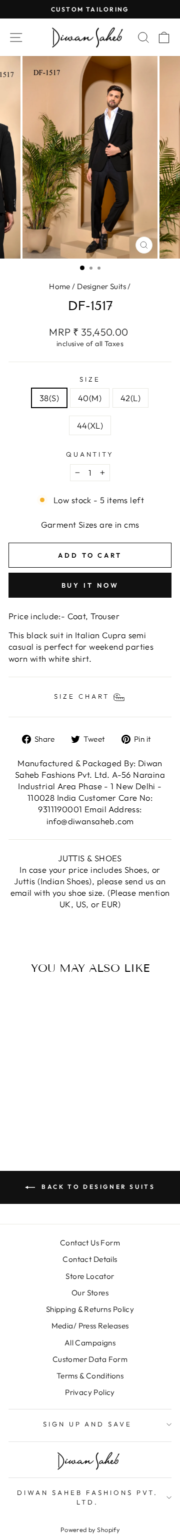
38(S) (49, 398)
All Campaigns (90, 1342)
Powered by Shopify (90, 1529)
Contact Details (89, 1259)
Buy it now (90, 585)
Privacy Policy (90, 1392)
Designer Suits (101, 286)
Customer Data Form (90, 1359)
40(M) (90, 398)
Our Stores (90, 1292)
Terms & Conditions (90, 1375)
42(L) (130, 398)
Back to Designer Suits (97, 1186)
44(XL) (90, 425)
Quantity (90, 454)
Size (90, 379)
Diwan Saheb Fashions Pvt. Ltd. (87, 1497)
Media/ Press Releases (90, 1325)
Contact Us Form (90, 1242)
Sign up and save (87, 1424)
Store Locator (90, 1276)
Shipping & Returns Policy (90, 1309)
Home (59, 286)
